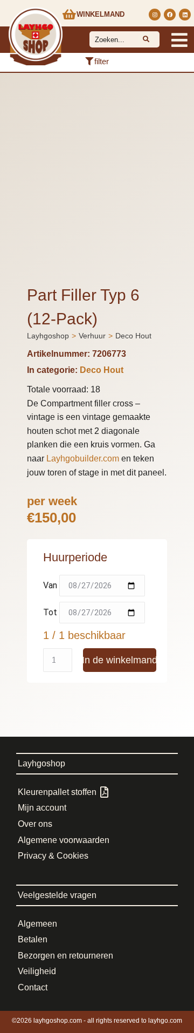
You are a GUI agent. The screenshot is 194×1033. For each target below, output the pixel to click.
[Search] (146, 39)
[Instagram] (155, 15)
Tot (50, 612)
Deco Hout (101, 370)
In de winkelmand (119, 660)
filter (101, 61)
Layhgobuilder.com (82, 458)
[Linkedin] (185, 15)
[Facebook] (170, 15)
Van (50, 585)
